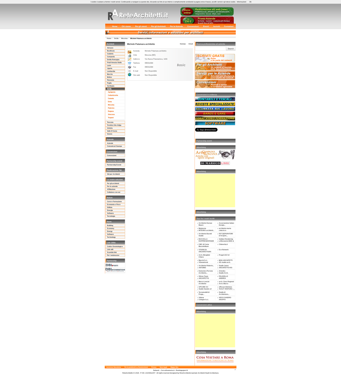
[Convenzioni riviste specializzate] (215, 105)
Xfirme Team (203, 276)
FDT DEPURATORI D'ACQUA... (226, 235)
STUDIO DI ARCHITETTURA (205, 251)
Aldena (201, 298)
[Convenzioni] (215, 87)
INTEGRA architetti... (206, 230)
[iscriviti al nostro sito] (215, 61)
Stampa (182, 44)
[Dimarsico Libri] (215, 166)
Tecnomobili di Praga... (204, 293)
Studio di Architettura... (224, 293)
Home (109, 38)
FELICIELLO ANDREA (223, 277)
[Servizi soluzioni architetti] (170, 34)
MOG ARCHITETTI (225, 260)
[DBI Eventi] (115, 267)
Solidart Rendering (226, 239)
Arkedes (222, 271)
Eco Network (224, 250)
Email (190, 44)
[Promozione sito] (207, 15)
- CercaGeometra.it (167, 370)
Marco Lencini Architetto (204, 283)
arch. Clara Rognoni (226, 282)
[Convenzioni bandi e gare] (215, 115)
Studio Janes (224, 266)
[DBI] (115, 271)
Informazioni (241, 2)
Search (231, 48)
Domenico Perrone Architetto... (206, 272)
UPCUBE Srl (203, 287)
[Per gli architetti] (215, 70)
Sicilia (116, 38)
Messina (124, 38)
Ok (250, 2)
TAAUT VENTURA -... (227, 289)
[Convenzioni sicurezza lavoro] (215, 110)
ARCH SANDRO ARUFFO (225, 299)
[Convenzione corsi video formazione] (215, 120)
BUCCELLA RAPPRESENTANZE (206, 240)
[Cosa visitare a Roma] (215, 363)
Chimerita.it (223, 244)
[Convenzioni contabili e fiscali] (215, 101)
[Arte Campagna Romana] (215, 159)
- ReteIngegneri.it (181, 370)
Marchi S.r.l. (203, 260)
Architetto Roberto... (206, 266)
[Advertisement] (215, 190)
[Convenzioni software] (215, 125)
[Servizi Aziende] (215, 79)
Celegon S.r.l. (203, 300)
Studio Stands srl (205, 289)
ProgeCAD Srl (224, 255)
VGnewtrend (203, 262)
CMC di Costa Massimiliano (204, 245)
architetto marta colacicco (225, 229)
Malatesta (202, 228)
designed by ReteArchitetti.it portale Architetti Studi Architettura (194, 373)
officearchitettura (225, 287)
